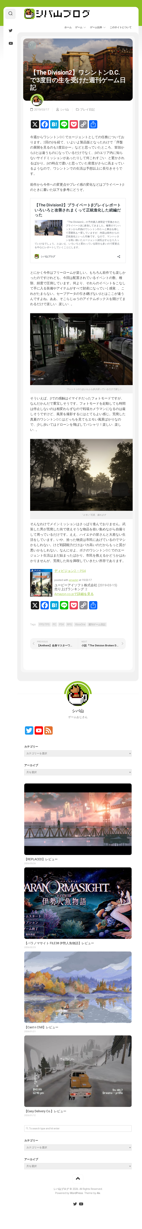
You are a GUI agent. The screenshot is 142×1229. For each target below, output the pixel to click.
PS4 (61, 624)
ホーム (68, 27)
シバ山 (64, 109)
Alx (98, 1193)
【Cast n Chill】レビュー (41, 1027)
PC (54, 624)
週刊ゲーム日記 (96, 624)
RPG (69, 624)
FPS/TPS (44, 624)
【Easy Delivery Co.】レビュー (45, 1111)
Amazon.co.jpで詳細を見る (74, 594)
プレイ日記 (87, 109)
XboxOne (80, 624)
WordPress (76, 1193)
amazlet (73, 580)
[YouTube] (10, 43)
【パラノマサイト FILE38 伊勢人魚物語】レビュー (59, 943)
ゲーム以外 (96, 27)
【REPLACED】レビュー (41, 859)
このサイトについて (121, 27)
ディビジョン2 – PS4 (70, 571)
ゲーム (78, 27)
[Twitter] (10, 30)
